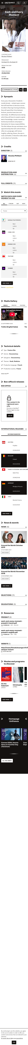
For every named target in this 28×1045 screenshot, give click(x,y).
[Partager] (21, 89)
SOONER (10, 268)
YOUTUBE (10, 256)
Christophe (17, 685)
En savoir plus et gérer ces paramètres (12, 1038)
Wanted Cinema (17, 500)
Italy (9, 496)
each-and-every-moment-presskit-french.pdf (11, 622)
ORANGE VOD (12, 244)
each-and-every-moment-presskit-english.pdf (11, 631)
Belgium (10, 456)
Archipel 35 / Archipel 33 (9, 62)
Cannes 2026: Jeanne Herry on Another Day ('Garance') (9, 745)
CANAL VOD (11, 232)
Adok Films (16, 473)
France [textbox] (5, 211)
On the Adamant (5, 685)
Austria (10, 442)
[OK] (14, 1042)
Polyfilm (15, 445)
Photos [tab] (14, 305)
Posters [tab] (22, 305)
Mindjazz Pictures (18, 486)
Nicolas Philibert (7, 56)
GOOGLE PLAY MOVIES (14, 220)
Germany (11, 483)
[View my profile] (24, 3)
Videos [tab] (5, 305)
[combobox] (14, 211)
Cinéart (15, 459)
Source (3, 287)
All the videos (7, 760)
